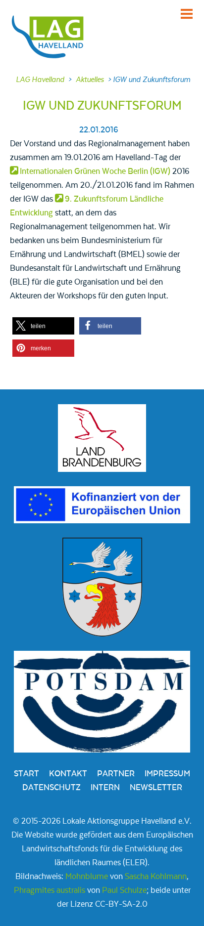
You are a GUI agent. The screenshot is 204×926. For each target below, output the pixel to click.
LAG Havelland (40, 79)
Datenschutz (51, 788)
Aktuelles (90, 79)
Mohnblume (86, 877)
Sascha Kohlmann (156, 877)
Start (26, 774)
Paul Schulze (124, 890)
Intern (105, 788)
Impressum (167, 774)
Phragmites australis (49, 890)
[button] (43, 326)
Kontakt (68, 774)
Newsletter (156, 788)
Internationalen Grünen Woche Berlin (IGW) (95, 171)
